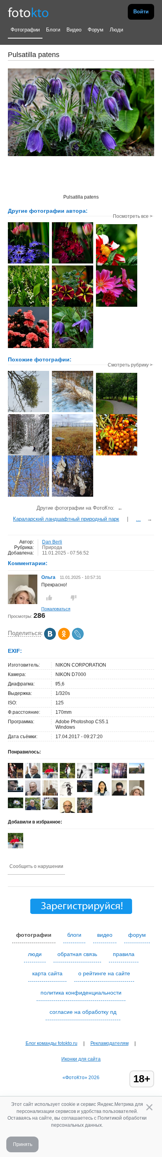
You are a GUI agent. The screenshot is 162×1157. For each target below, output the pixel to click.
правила (123, 954)
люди (35, 954)
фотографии (34, 935)
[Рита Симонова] (15, 806)
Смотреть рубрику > (130, 365)
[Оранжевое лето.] (116, 454)
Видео (73, 30)
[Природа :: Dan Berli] (28, 262)
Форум (95, 30)
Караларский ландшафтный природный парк (66, 519)
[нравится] (49, 598)
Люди (116, 30)
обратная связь (77, 954)
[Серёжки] (72, 496)
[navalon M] (50, 808)
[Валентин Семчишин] (32, 808)
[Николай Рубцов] (102, 794)
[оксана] (67, 776)
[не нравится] (73, 598)
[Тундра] (72, 454)
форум (137, 935)
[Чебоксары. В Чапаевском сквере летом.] (116, 413)
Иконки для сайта (81, 1059)
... (138, 519)
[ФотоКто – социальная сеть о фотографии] (28, 12)
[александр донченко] (102, 772)
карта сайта (47, 973)
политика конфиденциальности (81, 992)
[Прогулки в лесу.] (28, 454)
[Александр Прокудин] (15, 790)
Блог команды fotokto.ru (51, 1043)
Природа (52, 547)
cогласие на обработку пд (83, 1012)
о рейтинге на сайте (104, 973)
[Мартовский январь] (28, 496)
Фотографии (25, 30)
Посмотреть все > (133, 216)
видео (104, 935)
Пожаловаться (55, 608)
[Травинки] (72, 411)
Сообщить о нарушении (36, 866)
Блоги (53, 30)
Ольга (49, 577)
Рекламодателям (109, 1043)
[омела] (28, 411)
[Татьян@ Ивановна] (84, 790)
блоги (74, 935)
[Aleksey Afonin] (32, 794)
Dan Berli (52, 542)
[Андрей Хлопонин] (136, 772)
